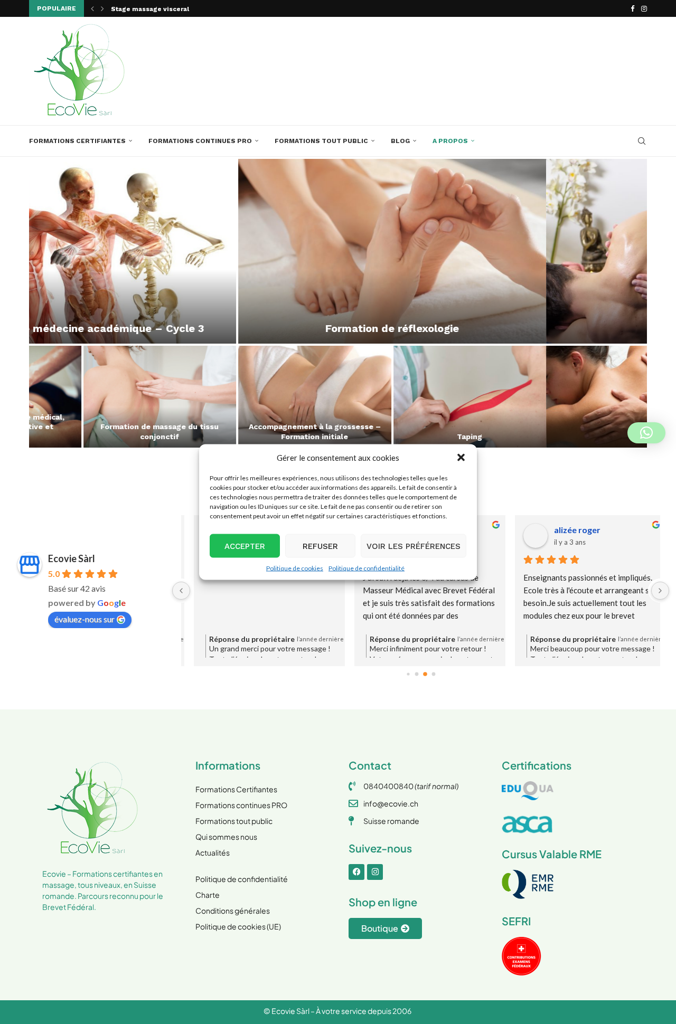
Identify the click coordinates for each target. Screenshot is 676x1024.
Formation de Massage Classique (105, 436)
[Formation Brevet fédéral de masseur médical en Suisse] (183, 251)
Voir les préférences (414, 546)
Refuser (320, 546)
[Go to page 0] (408, 673)
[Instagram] (644, 8)
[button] (461, 457)
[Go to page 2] (425, 674)
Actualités (212, 852)
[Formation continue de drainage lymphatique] (493, 251)
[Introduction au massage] (415, 397)
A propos (450, 141)
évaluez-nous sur (84, 619)
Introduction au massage (416, 436)
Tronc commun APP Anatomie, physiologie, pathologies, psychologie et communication (570, 426)
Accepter (244, 546)
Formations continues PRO (200, 141)
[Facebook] (632, 8)
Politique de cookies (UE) (238, 926)
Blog (400, 141)
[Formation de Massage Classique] (105, 397)
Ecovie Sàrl (71, 558)
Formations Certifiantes (77, 141)
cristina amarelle (577, 530)
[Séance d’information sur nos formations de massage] (260, 397)
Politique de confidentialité (366, 568)
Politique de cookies (294, 568)
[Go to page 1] (416, 674)
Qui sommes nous (226, 836)
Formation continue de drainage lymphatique (493, 328)
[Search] (641, 141)
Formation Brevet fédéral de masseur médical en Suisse (203, 9)
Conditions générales (232, 910)
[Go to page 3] (433, 674)
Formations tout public (321, 141)
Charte (207, 894)
